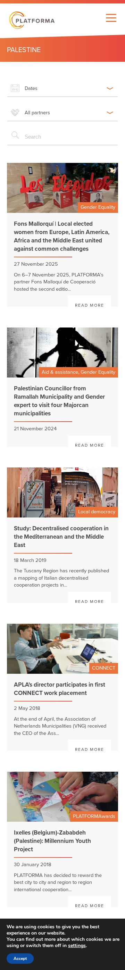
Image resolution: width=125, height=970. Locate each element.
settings (77, 946)
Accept (20, 958)
